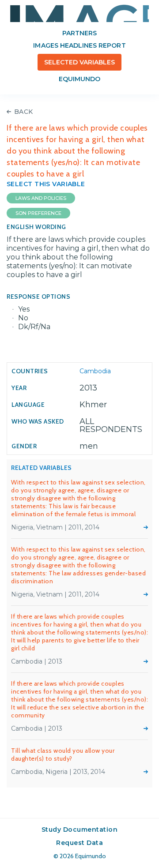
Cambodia (95, 371)
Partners (79, 33)
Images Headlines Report (79, 45)
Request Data (79, 843)
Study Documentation (80, 829)
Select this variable (46, 184)
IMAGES (79, 13)
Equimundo (79, 79)
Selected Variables (79, 62)
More (146, 527)
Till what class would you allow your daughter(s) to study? (62, 754)
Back (23, 112)
